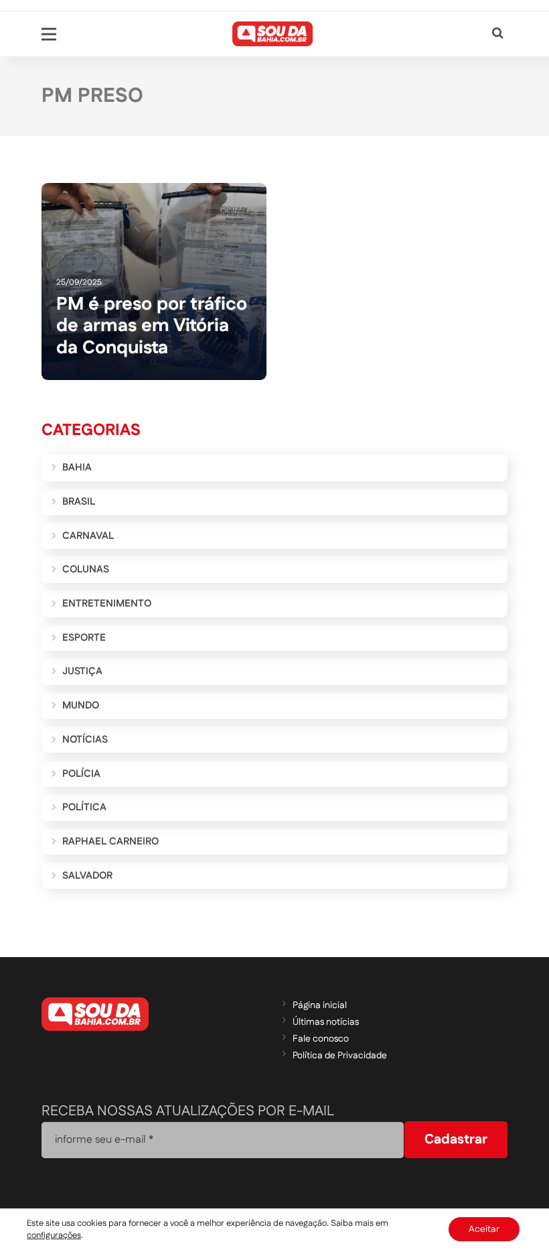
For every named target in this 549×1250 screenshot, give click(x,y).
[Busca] (497, 34)
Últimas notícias (326, 1022)
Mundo (80, 705)
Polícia (81, 774)
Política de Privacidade (340, 1055)
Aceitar (484, 1229)
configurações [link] (54, 1235)
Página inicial (320, 1005)
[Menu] (49, 34)
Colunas (85, 569)
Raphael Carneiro (110, 841)
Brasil (78, 502)
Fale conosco (321, 1039)
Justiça (82, 671)
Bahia (77, 467)
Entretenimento (106, 604)
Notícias (85, 740)
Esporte (84, 638)
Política (84, 807)
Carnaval (88, 536)
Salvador (87, 876)
